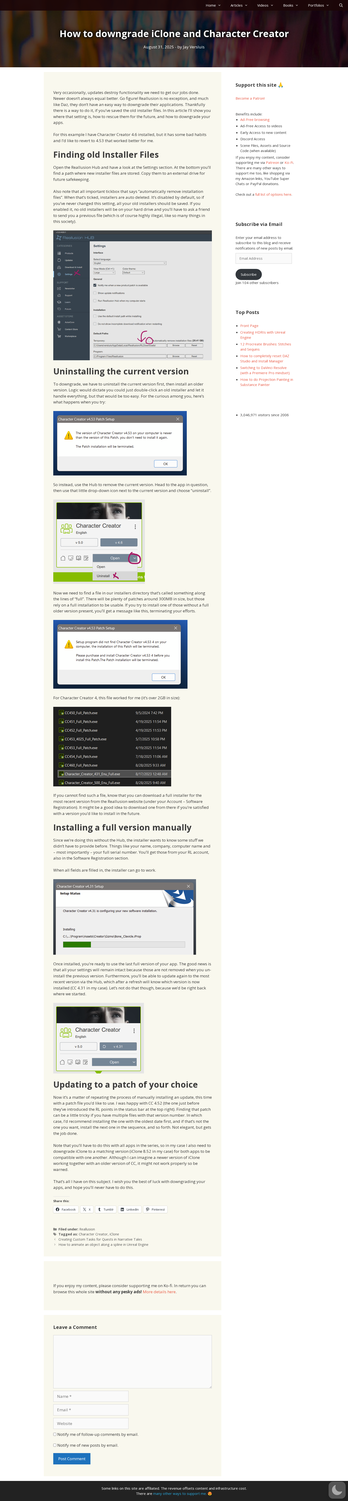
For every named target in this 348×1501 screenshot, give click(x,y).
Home (211, 5)
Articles (237, 5)
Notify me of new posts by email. (87, 1445)
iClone (114, 1234)
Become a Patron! (250, 98)
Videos (262, 5)
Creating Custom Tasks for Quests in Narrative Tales (100, 1239)
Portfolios (316, 5)
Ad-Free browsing (255, 119)
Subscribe (249, 274)
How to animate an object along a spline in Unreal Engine (103, 1244)
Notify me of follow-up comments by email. (97, 1434)
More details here (159, 1291)
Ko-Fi (289, 162)
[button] (337, 1490)
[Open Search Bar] (341, 5)
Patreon (272, 162)
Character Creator (93, 1234)
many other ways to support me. (180, 1493)
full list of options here (273, 194)
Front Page (249, 325)
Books (288, 5)
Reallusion (87, 1229)
